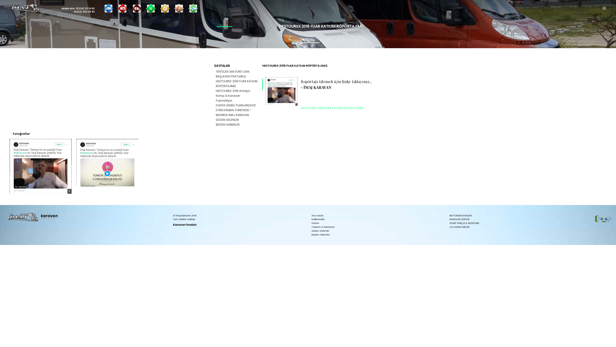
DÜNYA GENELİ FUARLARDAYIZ (236, 105)
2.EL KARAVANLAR (459, 227)
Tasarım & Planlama (323, 227)
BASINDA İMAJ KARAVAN (232, 115)
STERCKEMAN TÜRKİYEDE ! (233, 110)
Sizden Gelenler (320, 231)
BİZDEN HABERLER (228, 125)
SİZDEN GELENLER (227, 120)
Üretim (315, 223)
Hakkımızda (318, 219)
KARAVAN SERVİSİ (459, 219)
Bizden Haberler (321, 235)
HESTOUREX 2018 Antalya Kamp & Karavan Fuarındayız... (233, 95)
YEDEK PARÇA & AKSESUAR (464, 223)
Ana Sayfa (317, 216)
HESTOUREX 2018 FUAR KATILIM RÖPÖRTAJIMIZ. (295, 66)
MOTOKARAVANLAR (460, 216)
